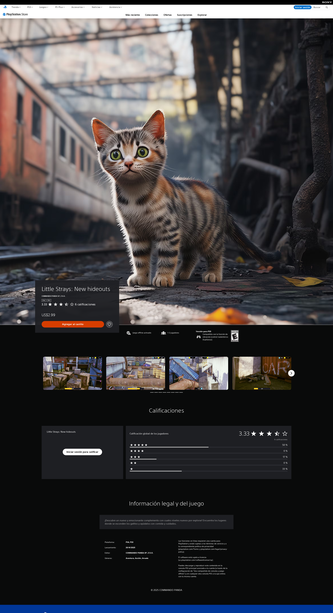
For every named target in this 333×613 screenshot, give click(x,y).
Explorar (202, 14)
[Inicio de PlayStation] (5, 7)
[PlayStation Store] (16, 14)
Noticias (96, 7)
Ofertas (168, 14)
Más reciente (133, 14)
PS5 (29, 7)
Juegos (43, 7)
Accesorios (77, 7)
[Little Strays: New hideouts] (72, 373)
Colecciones (151, 14)
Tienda (15, 7)
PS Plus (59, 7)
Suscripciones (184, 14)
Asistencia (114, 7)
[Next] (291, 373)
